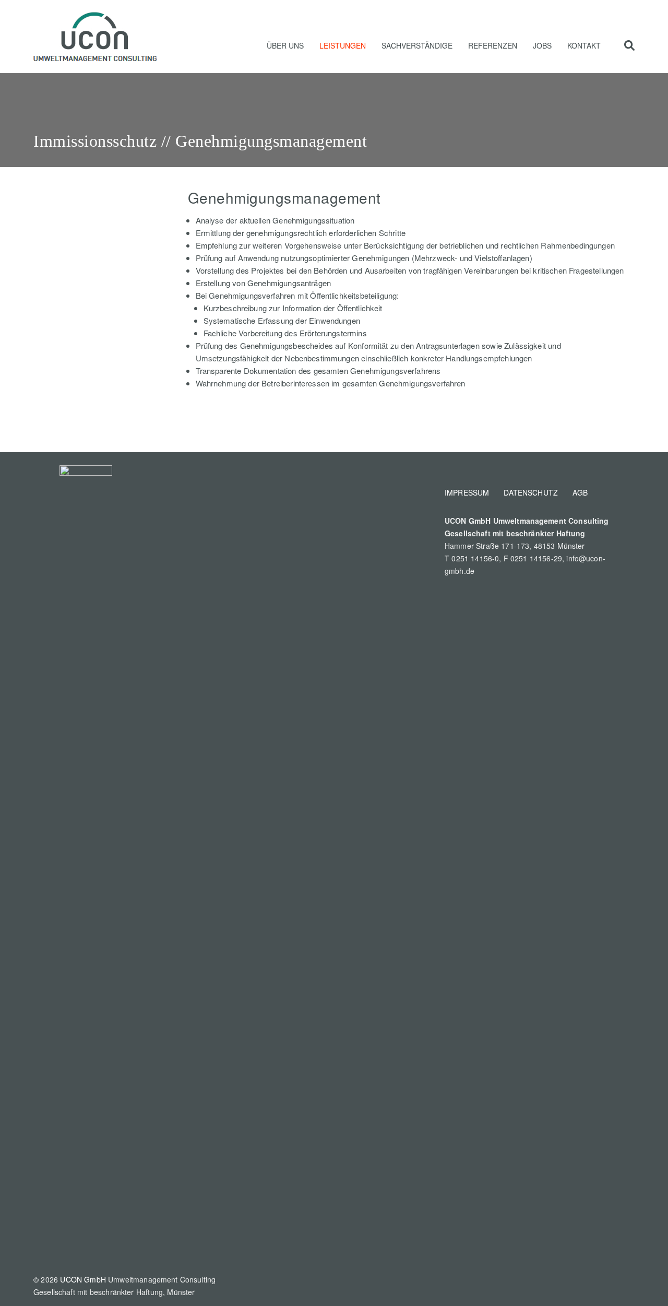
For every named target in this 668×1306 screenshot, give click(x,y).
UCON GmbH (83, 1279)
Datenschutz (531, 492)
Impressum (467, 492)
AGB (580, 492)
